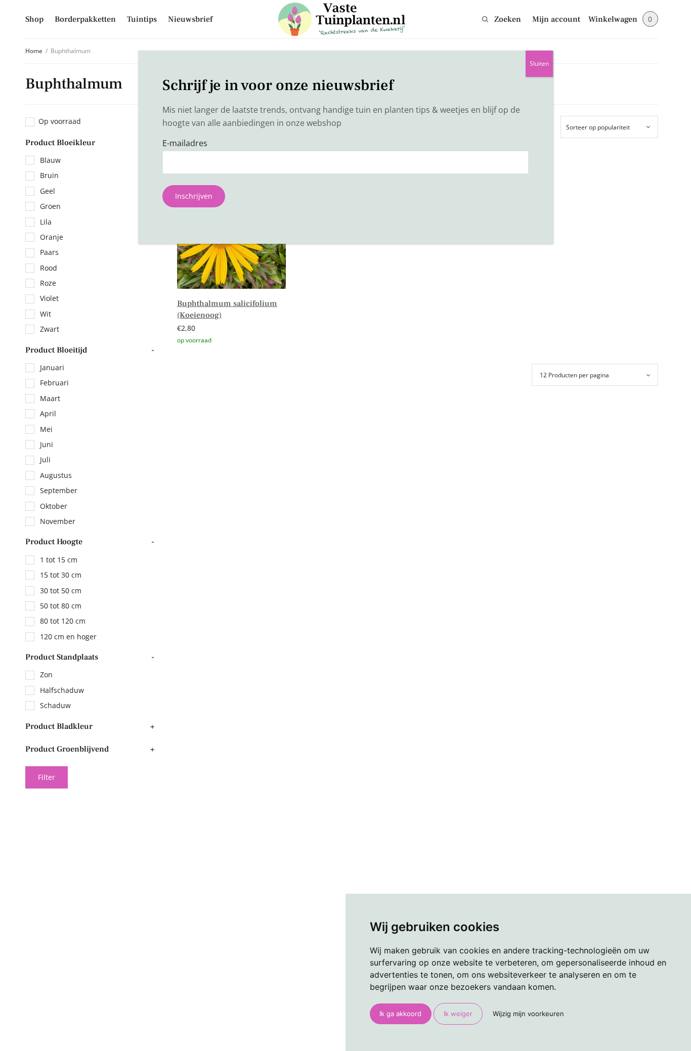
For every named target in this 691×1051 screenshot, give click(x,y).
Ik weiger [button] (458, 1014)
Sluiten (539, 63)
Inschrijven (193, 196)
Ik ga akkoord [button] (400, 1014)
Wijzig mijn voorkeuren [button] (528, 1014)
